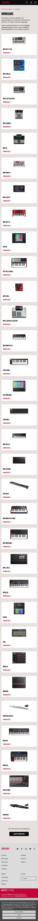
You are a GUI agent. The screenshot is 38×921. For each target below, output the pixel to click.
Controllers (4, 865)
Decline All (19, 918)
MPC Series (4, 858)
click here (24, 22)
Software (4, 869)
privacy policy (8, 904)
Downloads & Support (6, 9)
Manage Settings (19, 912)
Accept (19, 915)
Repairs (3, 884)
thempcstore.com (21, 896)
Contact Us (4, 880)
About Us (23, 858)
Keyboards (4, 862)
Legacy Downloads (19, 834)
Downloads (17, 9)
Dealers (23, 862)
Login (25, 878)
